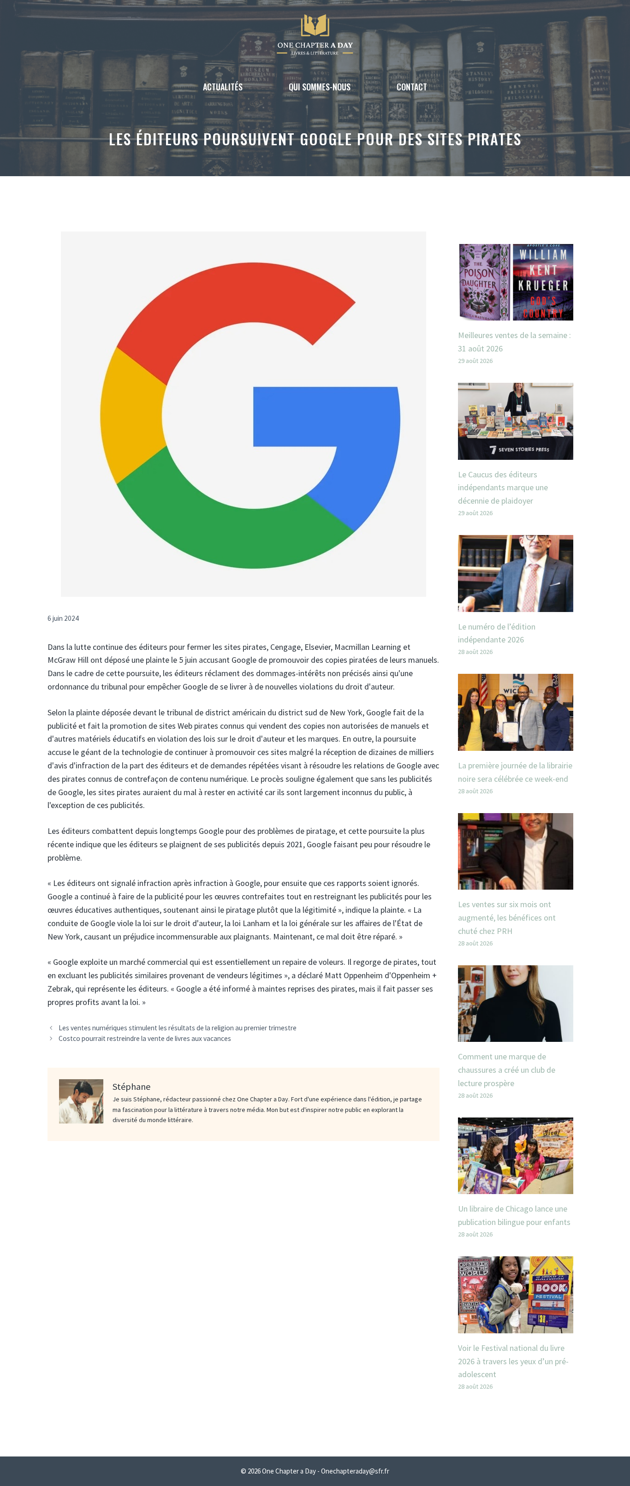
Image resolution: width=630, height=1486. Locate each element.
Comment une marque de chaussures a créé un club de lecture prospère (506, 1069)
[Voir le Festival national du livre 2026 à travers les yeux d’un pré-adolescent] (515, 1326)
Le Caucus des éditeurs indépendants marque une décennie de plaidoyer (503, 487)
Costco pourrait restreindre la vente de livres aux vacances (145, 1038)
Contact (412, 87)
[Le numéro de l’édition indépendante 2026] (515, 605)
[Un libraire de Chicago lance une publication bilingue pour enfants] (515, 1187)
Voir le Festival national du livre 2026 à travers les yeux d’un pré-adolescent (513, 1361)
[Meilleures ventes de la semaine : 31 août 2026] (515, 313)
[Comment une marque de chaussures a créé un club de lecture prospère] (515, 1035)
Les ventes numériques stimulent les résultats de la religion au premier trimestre (178, 1027)
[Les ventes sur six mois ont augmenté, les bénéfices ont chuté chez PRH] (515, 882)
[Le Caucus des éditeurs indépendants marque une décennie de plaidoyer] (515, 452)
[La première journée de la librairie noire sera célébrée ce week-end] (515, 743)
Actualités (223, 87)
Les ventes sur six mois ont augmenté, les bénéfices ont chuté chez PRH (507, 917)
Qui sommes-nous (320, 87)
